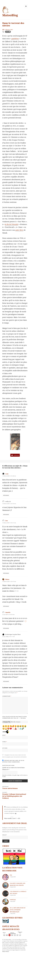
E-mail (4, 741)
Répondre (6, 495)
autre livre (19, 230)
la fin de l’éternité (11, 224)
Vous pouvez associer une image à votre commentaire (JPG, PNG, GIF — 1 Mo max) (14, 717)
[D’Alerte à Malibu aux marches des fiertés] (5, 885)
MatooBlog (10, 15)
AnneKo (7, 612)
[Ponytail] (5, 902)
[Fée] (5, 877)
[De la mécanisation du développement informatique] (5, 910)
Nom (4, 735)
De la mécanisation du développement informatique (17, 910)
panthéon (15, 39)
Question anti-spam (8, 765)
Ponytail (13, 899)
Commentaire (6, 696)
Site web (4, 748)
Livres (7, 31)
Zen (6, 520)
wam (6, 474)
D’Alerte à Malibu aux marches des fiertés (17, 884)
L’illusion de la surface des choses (18, 892)
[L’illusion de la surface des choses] (5, 893)
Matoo (7, 579)
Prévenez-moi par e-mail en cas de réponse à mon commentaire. (13, 761)
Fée (11, 875)
